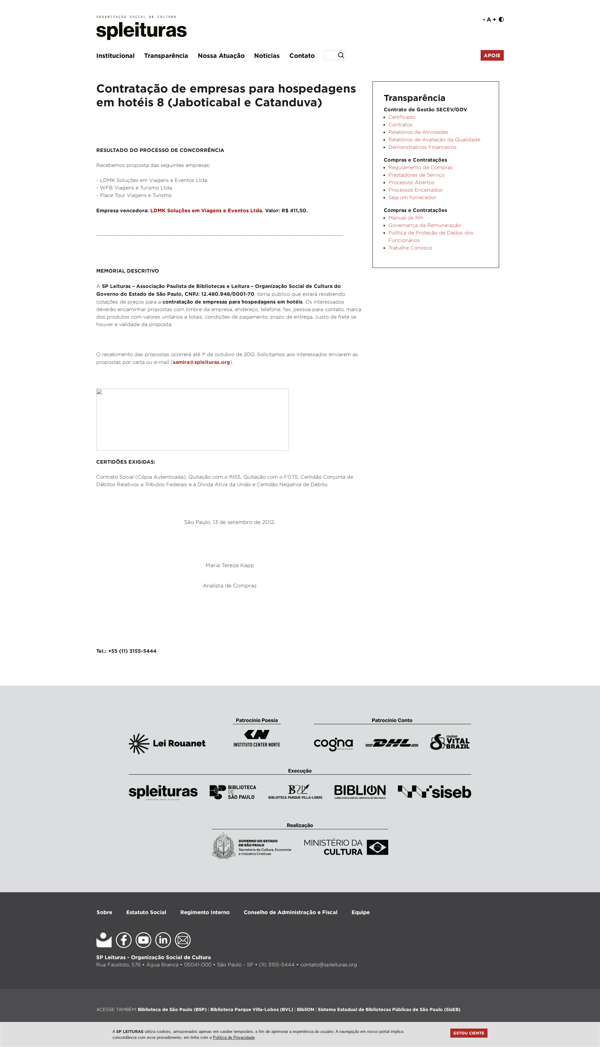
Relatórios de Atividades (418, 132)
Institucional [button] (115, 55)
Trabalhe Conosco (410, 247)
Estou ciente (468, 1033)
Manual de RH (405, 217)
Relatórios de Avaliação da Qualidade (434, 139)
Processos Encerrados (415, 190)
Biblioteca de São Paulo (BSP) (172, 1009)
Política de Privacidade (234, 1037)
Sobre (104, 912)
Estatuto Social (146, 912)
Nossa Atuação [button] (221, 55)
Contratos (400, 124)
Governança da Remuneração (424, 225)
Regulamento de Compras (420, 167)
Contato (302, 55)
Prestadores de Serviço (416, 175)
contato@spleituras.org (328, 964)
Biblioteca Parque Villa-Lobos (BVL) (251, 1009)
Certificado (401, 117)
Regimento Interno (205, 912)
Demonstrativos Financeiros (422, 147)
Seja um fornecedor (412, 197)
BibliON (305, 1009)
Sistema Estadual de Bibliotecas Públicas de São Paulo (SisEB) (389, 1009)
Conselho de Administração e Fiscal (291, 912)
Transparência (166, 55)
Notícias (267, 55)
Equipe (361, 912)
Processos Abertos (411, 182)
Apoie (492, 55)
